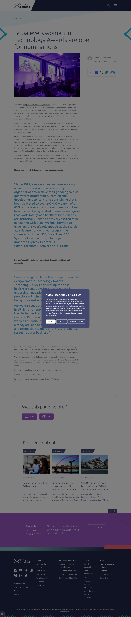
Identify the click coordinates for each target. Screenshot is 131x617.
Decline (61, 321)
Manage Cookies (76, 321)
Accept (50, 321)
